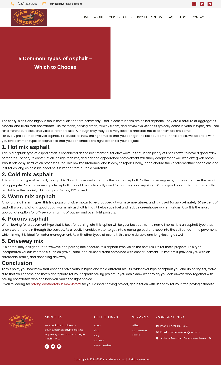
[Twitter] (202, 4)
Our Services (118, 17)
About (99, 17)
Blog (182, 17)
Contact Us (200, 17)
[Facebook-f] (194, 4)
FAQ (170, 17)
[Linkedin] (210, 4)
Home (85, 17)
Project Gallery (149, 17)
